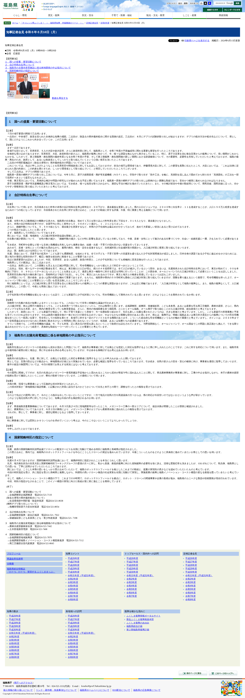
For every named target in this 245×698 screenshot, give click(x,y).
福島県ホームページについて (94, 690)
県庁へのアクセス (23, 683)
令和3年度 (73, 582)
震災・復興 (53, 15)
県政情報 (223, 15)
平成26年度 (73, 558)
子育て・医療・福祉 (121, 15)
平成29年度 (73, 568)
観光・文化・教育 (155, 15)
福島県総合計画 (134, 626)
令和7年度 (73, 596)
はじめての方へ (63, 4)
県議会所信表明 (15, 559)
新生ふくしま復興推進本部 (140, 619)
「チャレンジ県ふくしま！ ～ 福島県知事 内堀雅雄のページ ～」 (52, 23)
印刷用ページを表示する (196, 40)
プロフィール (14, 553)
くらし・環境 (20, 15)
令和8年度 (73, 599)
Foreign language (63, 6)
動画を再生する (60, 98)
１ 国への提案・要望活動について (23, 62)
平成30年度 (73, 572)
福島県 (10, 6)
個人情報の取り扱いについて (18, 690)
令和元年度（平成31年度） (81, 575)
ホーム (15, 23)
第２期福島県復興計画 (137, 629)
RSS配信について (121, 690)
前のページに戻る (193, 673)
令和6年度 (104, 23)
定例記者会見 (92, 23)
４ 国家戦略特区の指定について (22, 70)
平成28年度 (73, 565)
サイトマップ (63, 9)
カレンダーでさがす (232, 10)
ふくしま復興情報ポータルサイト (143, 616)
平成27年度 (73, 562)
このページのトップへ (223, 673)
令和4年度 (73, 586)
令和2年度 (73, 579)
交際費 (10, 563)
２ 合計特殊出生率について (19, 64)
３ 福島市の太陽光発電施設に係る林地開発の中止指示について (38, 67)
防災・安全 (87, 15)
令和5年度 (73, 589)
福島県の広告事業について (146, 690)
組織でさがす (212, 10)
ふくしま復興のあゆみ (137, 623)
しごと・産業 (189, 15)
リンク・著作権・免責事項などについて (56, 690)
